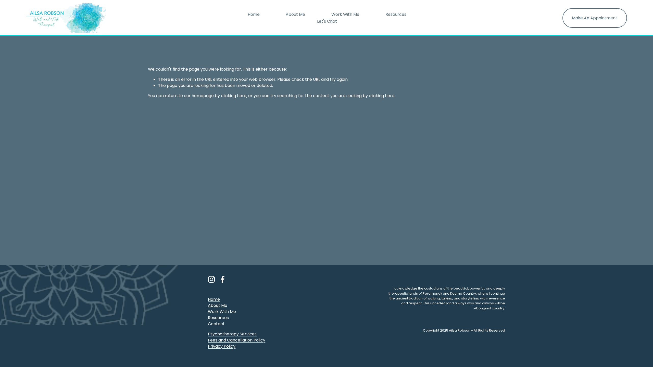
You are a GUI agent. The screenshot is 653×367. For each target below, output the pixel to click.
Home (254, 14)
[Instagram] (211, 279)
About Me (295, 14)
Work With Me (345, 14)
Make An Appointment (594, 18)
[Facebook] (222, 279)
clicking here (233, 96)
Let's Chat (327, 21)
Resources (395, 14)
